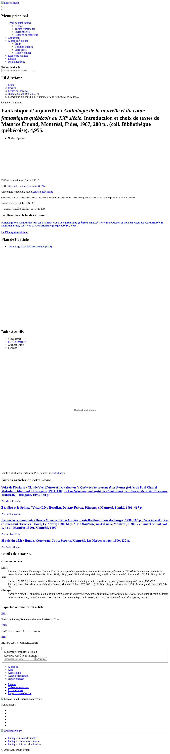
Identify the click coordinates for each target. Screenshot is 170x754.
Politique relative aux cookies (23, 741)
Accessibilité (14, 672)
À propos (23, 40)
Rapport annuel (23, 52)
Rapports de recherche (26, 34)
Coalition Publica (24, 46)
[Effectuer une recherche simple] (2, 6)
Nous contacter (16, 678)
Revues (18, 25)
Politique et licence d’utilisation (24, 744)
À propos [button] (13, 40)
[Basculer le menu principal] (2, 9)
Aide (10, 669)
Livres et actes (22, 31)
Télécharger (58, 473)
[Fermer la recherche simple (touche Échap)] (6, 6)
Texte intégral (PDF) (19, 246)
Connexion (14, 37)
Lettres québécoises (18, 90)
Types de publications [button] (19, 22)
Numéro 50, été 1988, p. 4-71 (23, 93)
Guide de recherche (18, 675)
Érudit (18, 43)
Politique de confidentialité (22, 738)
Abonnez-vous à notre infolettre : (21, 655)
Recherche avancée (18, 55)
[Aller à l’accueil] (10, 2)
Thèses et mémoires (25, 28)
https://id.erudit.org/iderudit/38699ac (27, 186)
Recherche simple (10, 67)
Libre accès (21, 49)
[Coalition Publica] (11, 730)
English (12, 58)
